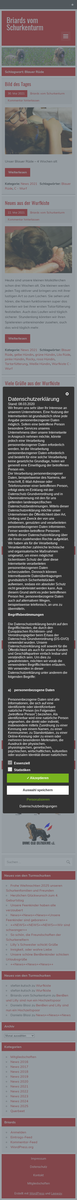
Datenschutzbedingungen (38, 806)
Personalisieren (38, 799)
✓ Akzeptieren (38, 778)
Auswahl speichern (38, 790)
